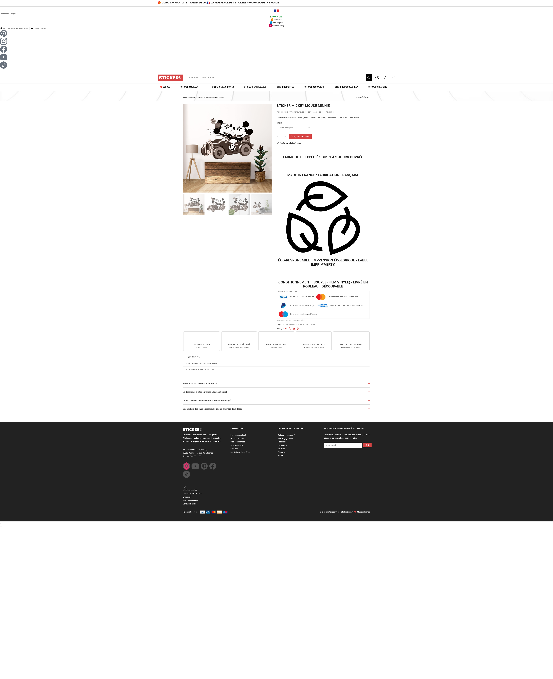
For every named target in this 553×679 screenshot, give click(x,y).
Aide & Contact (40, 28)
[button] (377, 77)
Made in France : (323, 175)
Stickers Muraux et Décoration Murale (200, 383)
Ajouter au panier (301, 136)
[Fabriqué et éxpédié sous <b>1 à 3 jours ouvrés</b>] (323, 149)
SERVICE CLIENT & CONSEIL (351, 344)
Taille (279, 123)
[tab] (276, 357)
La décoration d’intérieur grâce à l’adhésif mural (205, 392)
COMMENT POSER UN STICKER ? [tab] (201, 369)
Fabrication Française (9, 14)
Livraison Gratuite (201, 344)
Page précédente (362, 97)
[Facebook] (212, 466)
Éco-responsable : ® (323, 262)
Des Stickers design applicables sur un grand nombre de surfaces (212, 409)
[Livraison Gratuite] (201, 338)
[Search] (369, 77)
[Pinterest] (204, 466)
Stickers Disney (309, 324)
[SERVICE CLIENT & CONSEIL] (351, 338)
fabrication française (276, 344)
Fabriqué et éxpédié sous (323, 157)
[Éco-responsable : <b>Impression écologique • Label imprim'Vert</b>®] (323, 218)
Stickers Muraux (196, 97)
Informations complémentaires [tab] (203, 363)
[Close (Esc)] (0, 523)
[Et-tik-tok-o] (186, 474)
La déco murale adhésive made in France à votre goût (207, 400)
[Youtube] (195, 466)
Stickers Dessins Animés (291, 324)
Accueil (186, 97)
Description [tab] (194, 357)
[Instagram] (186, 466)
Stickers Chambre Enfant (214, 97)
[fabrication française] (276, 338)
